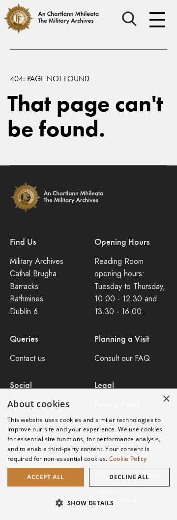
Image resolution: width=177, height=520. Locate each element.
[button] (88, 503)
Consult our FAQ (122, 358)
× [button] (166, 399)
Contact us (27, 358)
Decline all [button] (129, 477)
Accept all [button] (45, 477)
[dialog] (88, 454)
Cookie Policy (128, 459)
